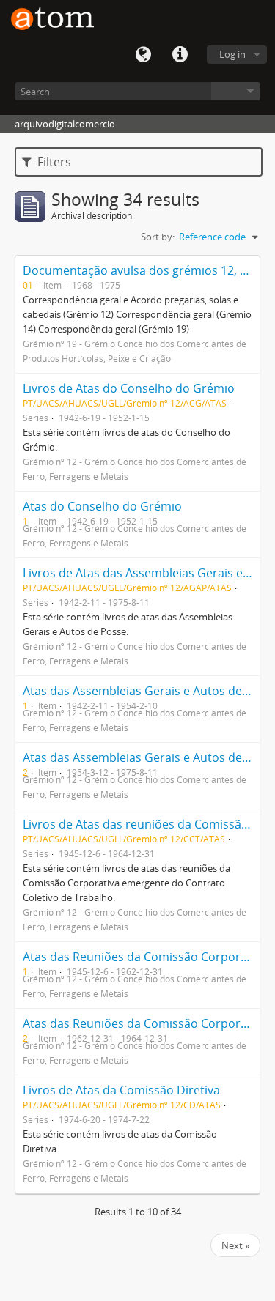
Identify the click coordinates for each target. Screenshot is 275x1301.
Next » (235, 1245)
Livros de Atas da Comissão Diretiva (121, 1090)
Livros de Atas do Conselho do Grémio (129, 388)
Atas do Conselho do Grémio (102, 506)
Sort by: (158, 236)
